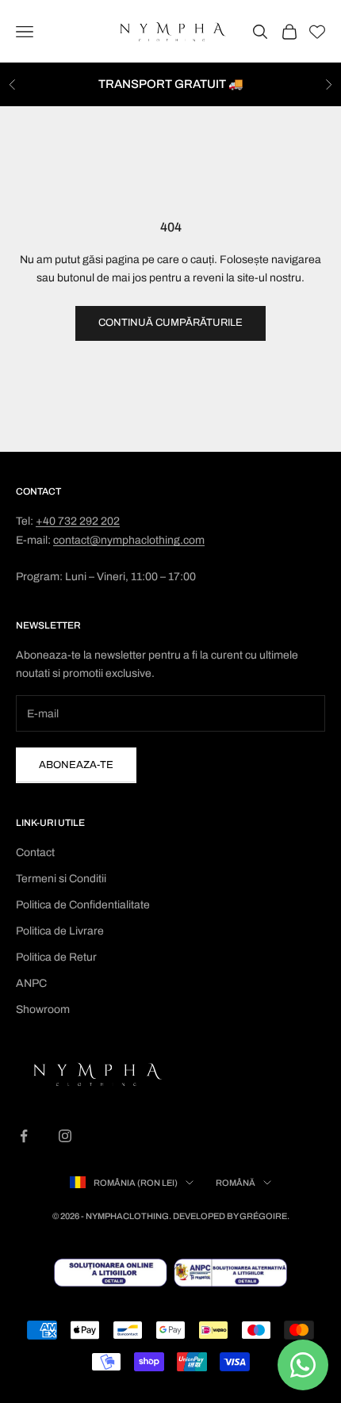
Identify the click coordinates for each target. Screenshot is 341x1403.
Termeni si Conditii (61, 879)
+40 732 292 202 (78, 521)
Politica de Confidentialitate (83, 905)
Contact (35, 852)
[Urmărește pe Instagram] (65, 1136)
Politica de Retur (56, 957)
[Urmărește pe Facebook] (24, 1136)
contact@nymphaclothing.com (129, 540)
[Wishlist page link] (317, 32)
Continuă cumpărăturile (170, 322)
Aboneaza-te (76, 764)
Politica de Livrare (60, 931)
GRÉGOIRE (263, 1216)
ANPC (31, 983)
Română (235, 1182)
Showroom (43, 1009)
